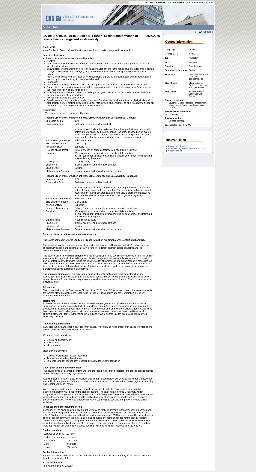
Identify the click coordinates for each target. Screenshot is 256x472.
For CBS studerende (155, 2)
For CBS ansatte (176, 2)
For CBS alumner (195, 2)
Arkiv (55, 27)
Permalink (207, 32)
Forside (46, 27)
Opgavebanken (175, 151)
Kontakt (210, 2)
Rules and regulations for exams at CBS (186, 148)
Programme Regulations (179, 146)
